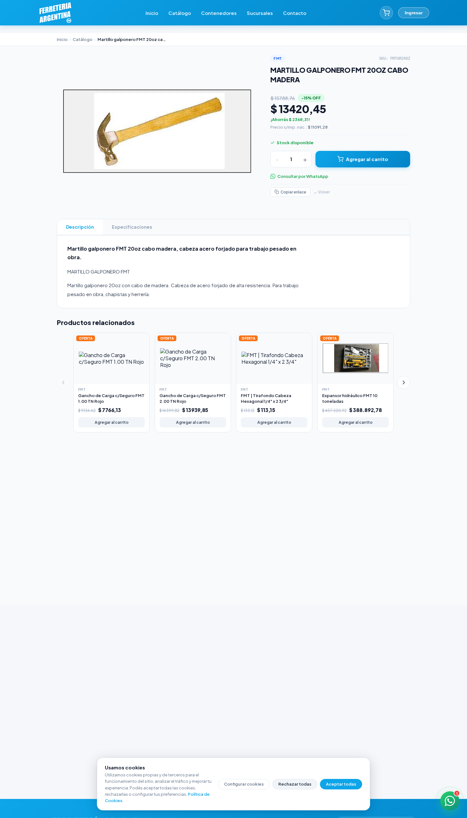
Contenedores (219, 13)
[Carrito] (386, 12)
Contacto (294, 13)
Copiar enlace (293, 192)
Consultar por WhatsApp (302, 176)
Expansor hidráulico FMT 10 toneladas (349, 398)
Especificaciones (132, 227)
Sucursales (260, 13)
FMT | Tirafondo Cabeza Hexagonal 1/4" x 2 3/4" (266, 398)
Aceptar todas (341, 784)
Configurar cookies (244, 784)
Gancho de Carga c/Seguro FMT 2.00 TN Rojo (192, 398)
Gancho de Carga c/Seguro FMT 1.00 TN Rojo (111, 398)
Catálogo (179, 13)
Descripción (80, 227)
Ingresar (414, 12)
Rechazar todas (294, 784)
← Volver (322, 192)
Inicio (152, 13)
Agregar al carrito (367, 159)
